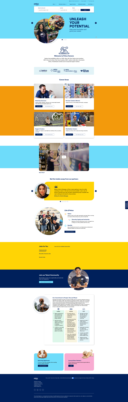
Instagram (43, 390)
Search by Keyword (41, 7)
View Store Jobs (78, 106)
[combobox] (65, 10)
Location (61, 7)
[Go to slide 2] (62, 201)
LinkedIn (37, 390)
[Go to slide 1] (62, 39)
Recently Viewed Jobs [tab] (45, 253)
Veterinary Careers (62, 4)
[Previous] (32, 23)
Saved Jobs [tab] (42, 257)
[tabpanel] (71, 252)
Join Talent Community (75, 1)
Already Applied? (83, 1)
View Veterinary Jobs (48, 106)
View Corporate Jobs (48, 134)
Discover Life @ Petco (70, 231)
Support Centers (73, 4)
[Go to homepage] (36, 4)
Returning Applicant (43, 365)
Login (71, 365)
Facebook (35, 390)
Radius (73, 7)
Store (54, 4)
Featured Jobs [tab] (43, 250)
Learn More (39, 106)
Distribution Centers (81, 4)
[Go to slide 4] (65, 201)
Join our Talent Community (45, 282)
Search (85, 10)
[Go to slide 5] (67, 201)
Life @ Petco (90, 4)
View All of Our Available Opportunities (62, 246)
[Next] (96, 23)
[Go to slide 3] (65, 39)
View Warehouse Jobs (79, 134)
